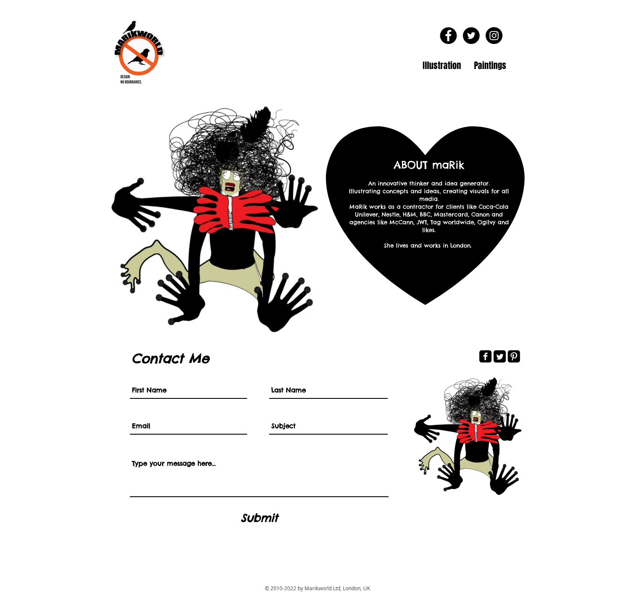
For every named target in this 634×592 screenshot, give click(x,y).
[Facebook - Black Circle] (448, 35)
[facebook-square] (485, 356)
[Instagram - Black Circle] (494, 35)
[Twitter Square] (499, 356)
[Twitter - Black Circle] (471, 35)
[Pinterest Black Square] (514, 356)
